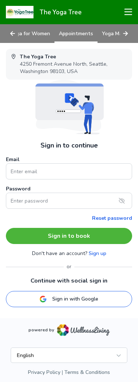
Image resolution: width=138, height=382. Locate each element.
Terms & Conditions (87, 372)
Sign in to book (69, 236)
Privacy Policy (44, 372)
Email (13, 159)
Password (18, 188)
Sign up (97, 253)
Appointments (76, 33)
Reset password (112, 218)
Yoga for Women (30, 33)
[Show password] (121, 200)
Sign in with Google (75, 298)
